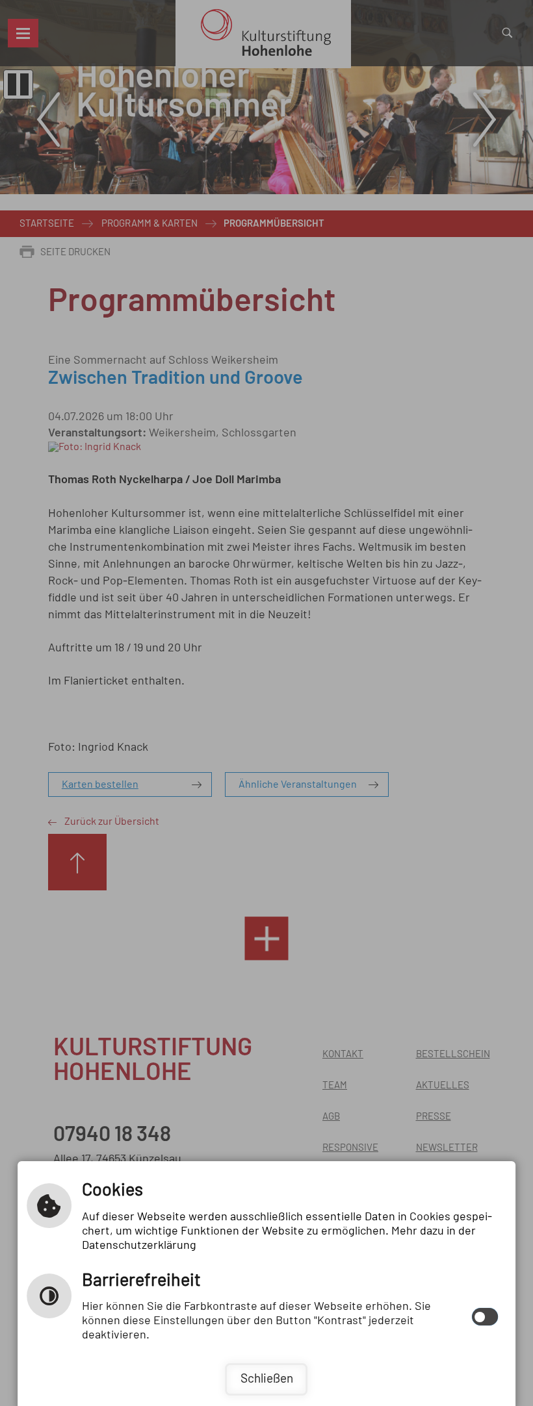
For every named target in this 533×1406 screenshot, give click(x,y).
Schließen (266, 1379)
